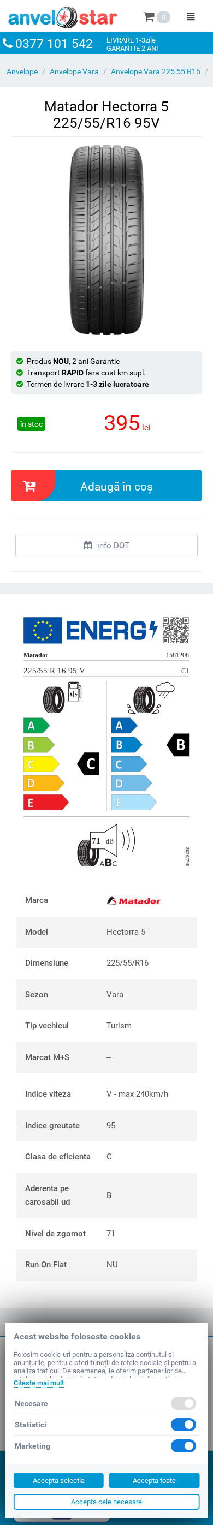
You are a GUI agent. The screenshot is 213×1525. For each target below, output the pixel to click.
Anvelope (22, 71)
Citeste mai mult (39, 1383)
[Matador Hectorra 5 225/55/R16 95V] (106, 240)
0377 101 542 (54, 44)
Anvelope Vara (74, 71)
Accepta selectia (59, 1480)
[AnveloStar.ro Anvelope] (62, 15)
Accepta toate (154, 1480)
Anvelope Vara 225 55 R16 (155, 71)
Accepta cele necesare (106, 1502)
